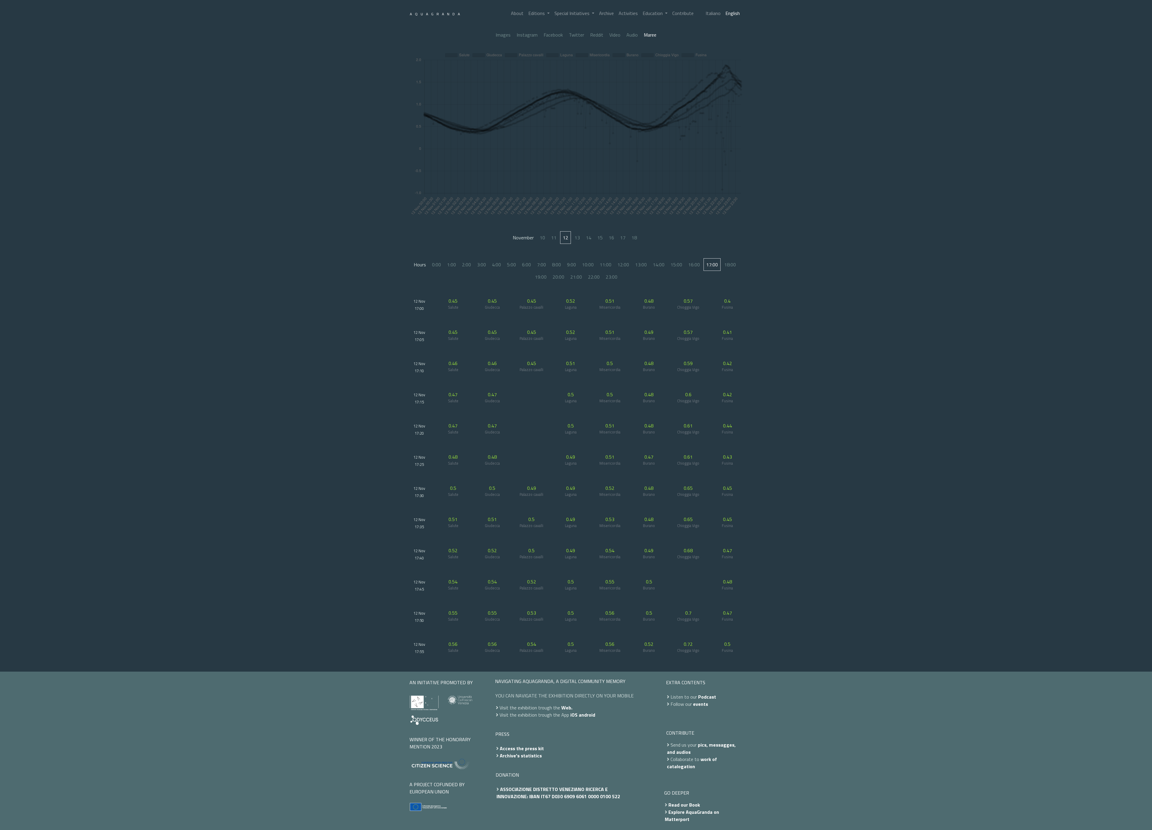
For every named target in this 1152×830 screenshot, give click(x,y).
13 (577, 237)
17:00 (712, 264)
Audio (632, 34)
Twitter (576, 34)
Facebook (553, 34)
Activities (628, 13)
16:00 (694, 264)
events (700, 704)
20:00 (558, 276)
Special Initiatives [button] (572, 13)
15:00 (676, 264)
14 (588, 237)
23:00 (611, 276)
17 (623, 237)
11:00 (605, 264)
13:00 (641, 264)
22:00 (594, 276)
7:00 (541, 264)
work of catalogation (692, 763)
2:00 (466, 264)
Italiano (713, 13)
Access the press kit (522, 748)
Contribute (683, 13)
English (732, 13)
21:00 (576, 276)
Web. (566, 707)
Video (614, 34)
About (517, 13)
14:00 (658, 264)
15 (600, 237)
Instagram (527, 34)
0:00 (436, 264)
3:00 (481, 264)
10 (542, 237)
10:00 (588, 264)
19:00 (541, 276)
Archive (606, 13)
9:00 (571, 264)
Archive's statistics (521, 755)
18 (634, 237)
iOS (574, 714)
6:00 (526, 264)
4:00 (496, 264)
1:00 (451, 264)
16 (611, 237)
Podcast (707, 696)
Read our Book (684, 804)
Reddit (596, 34)
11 (553, 237)
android (587, 714)
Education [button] (653, 13)
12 (565, 237)
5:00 (511, 264)
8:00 (556, 264)
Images (503, 34)
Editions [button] (537, 13)
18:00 (730, 264)
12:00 (623, 264)
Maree (650, 34)
